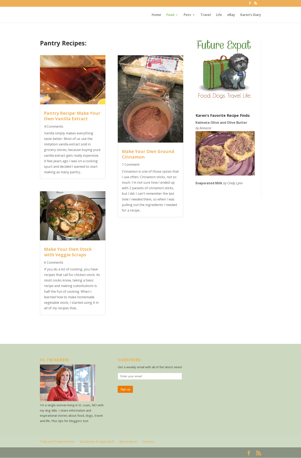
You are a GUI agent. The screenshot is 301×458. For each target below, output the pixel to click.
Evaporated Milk (209, 183)
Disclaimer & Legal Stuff (97, 441)
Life (219, 15)
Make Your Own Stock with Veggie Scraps (68, 252)
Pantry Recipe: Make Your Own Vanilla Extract (72, 116)
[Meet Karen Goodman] (67, 400)
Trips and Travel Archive (57, 441)
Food (170, 15)
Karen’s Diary (250, 15)
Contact (148, 441)
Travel (205, 15)
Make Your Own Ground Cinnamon (148, 154)
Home (156, 15)
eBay (231, 15)
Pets (187, 15)
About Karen (128, 441)
